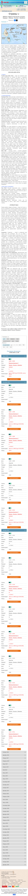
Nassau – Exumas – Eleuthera (15, 365)
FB (2, 885)
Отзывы (11, 881)
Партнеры (4, 883)
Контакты (24, 881)
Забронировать (14, 379)
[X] (17, 20)
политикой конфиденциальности (10, 892)
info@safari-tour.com (7, 11)
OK (14, 894)
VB (11, 885)
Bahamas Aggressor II (13, 363)
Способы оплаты (14, 882)
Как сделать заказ (5, 882)
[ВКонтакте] (15, 20)
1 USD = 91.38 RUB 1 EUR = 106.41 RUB (21, 9)
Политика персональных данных (14, 883)
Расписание (3, 21)
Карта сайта (17, 881)
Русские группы (5, 881)
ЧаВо (21, 882)
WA (15, 885)
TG (8, 885)
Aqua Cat (11, 389)
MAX (18, 885)
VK (5, 885)
